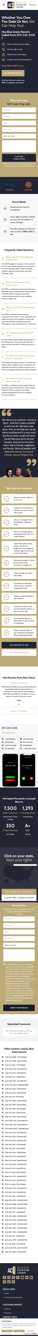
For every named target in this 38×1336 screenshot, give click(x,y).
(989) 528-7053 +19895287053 (16, 1220)
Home (6, 1293)
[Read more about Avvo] (10, 185)
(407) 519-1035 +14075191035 (15, 1196)
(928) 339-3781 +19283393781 (15, 1208)
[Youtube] (31, 1277)
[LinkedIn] (26, 1277)
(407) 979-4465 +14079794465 (16, 1101)
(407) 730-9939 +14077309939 (16, 1248)
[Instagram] (9, 1277)
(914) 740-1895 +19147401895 (15, 1149)
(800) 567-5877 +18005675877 (16, 1224)
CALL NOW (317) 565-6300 (19, 892)
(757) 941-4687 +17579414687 (15, 1065)
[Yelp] (17, 1277)
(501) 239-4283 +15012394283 (15, 1252)
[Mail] (22, 1277)
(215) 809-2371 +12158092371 (15, 1077)
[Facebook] (4, 1277)
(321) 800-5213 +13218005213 (15, 1192)
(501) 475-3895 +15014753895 (15, 1105)
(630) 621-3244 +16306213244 (15, 1093)
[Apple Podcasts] (4, 1281)
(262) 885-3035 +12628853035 (16, 1232)
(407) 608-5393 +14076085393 (16, 1121)
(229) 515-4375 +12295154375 (15, 1113)
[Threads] (13, 1281)
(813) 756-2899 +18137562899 (15, 1109)
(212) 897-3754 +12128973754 (15, 1168)
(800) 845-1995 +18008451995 (16, 1240)
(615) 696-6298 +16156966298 (15, 1141)
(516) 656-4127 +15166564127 (15, 1236)
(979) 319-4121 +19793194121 (14, 1097)
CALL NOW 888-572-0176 (13, 73)
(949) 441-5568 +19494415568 (15, 1089)
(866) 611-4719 (18, 995)
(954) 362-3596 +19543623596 (16, 1069)
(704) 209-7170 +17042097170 (15, 1188)
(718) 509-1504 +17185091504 (15, 1152)
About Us (7, 1309)
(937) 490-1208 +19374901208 (16, 1216)
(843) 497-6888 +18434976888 (16, 1204)
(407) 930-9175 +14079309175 (15, 1164)
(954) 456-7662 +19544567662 (15, 1137)
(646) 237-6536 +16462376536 (15, 1117)
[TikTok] (9, 1281)
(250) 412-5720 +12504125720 (15, 1073)
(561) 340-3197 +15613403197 (15, 1212)
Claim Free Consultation (19, 898)
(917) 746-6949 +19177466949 (15, 1244)
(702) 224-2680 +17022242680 (16, 1057)
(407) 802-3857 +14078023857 (16, 1228)
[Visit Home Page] (17, 5)
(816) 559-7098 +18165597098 (16, 1061)
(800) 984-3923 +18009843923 (16, 1125)
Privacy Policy (17, 1000)
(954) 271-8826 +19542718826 (15, 1184)
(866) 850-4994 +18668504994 (16, 1200)
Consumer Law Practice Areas (13, 1297)
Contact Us (8, 1313)
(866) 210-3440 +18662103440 (16, 1160)
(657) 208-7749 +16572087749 (15, 1081)
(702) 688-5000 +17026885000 (16, 1129)
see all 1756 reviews (19, 711)
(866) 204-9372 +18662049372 (16, 1176)
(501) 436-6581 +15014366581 (15, 1145)
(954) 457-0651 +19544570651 (15, 1180)
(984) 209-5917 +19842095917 (15, 1156)
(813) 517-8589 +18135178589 (15, 1172)
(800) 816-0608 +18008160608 (16, 1085)
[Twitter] (13, 1277)
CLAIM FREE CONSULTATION (19, 653)
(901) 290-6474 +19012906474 (15, 1133)
